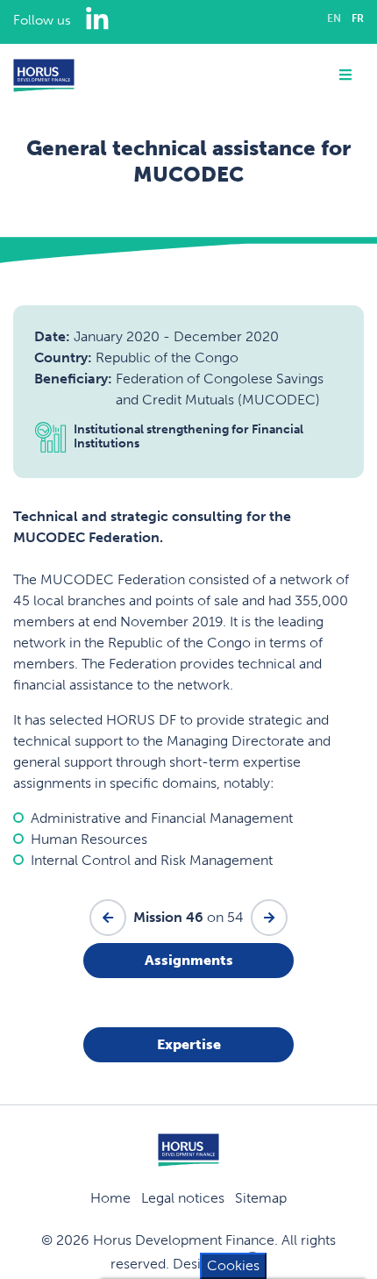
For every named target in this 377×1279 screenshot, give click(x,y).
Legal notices (182, 1198)
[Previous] (107, 917)
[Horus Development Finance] (44, 75)
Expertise (189, 1044)
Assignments (189, 960)
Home (110, 1198)
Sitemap (261, 1198)
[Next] (269, 917)
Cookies (233, 1265)
